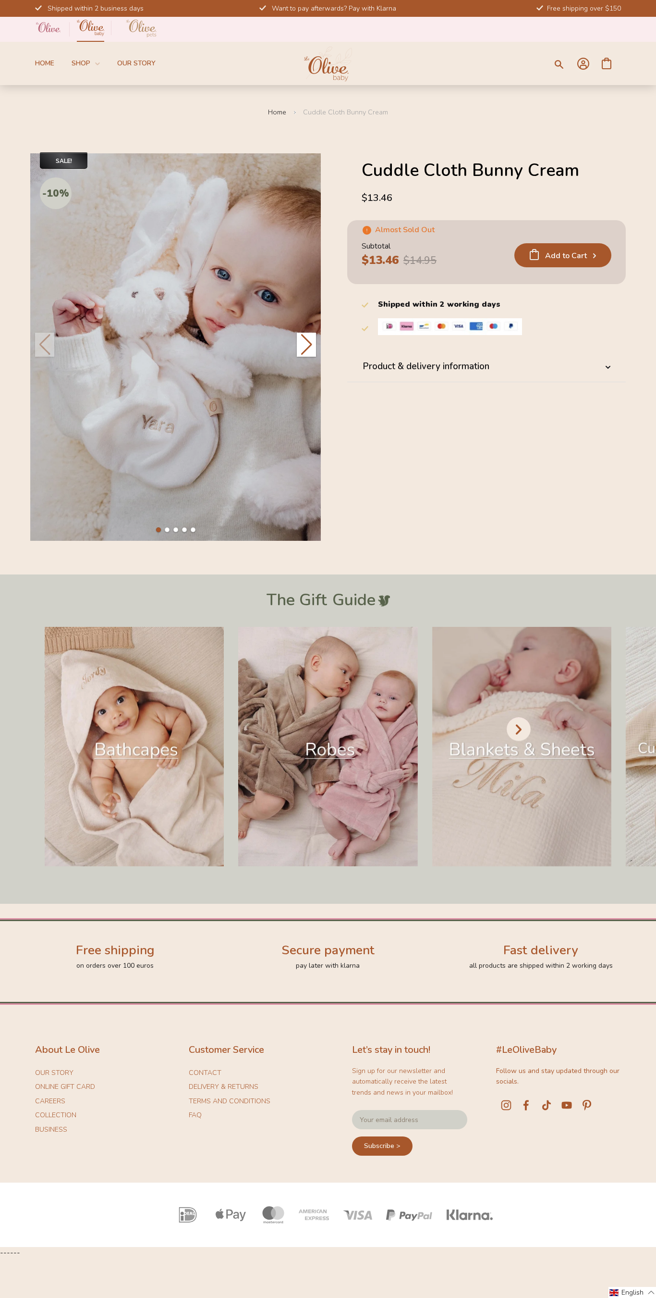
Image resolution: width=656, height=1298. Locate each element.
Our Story (136, 63)
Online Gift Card (65, 1086)
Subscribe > (382, 1145)
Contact (205, 1072)
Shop (81, 63)
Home (44, 63)
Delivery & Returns (223, 1086)
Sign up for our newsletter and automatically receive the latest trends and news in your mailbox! (402, 1081)
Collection (55, 1115)
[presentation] (519, 729)
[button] (158, 529)
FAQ (195, 1115)
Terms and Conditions (229, 1101)
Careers (50, 1101)
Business (51, 1129)
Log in (583, 63)
